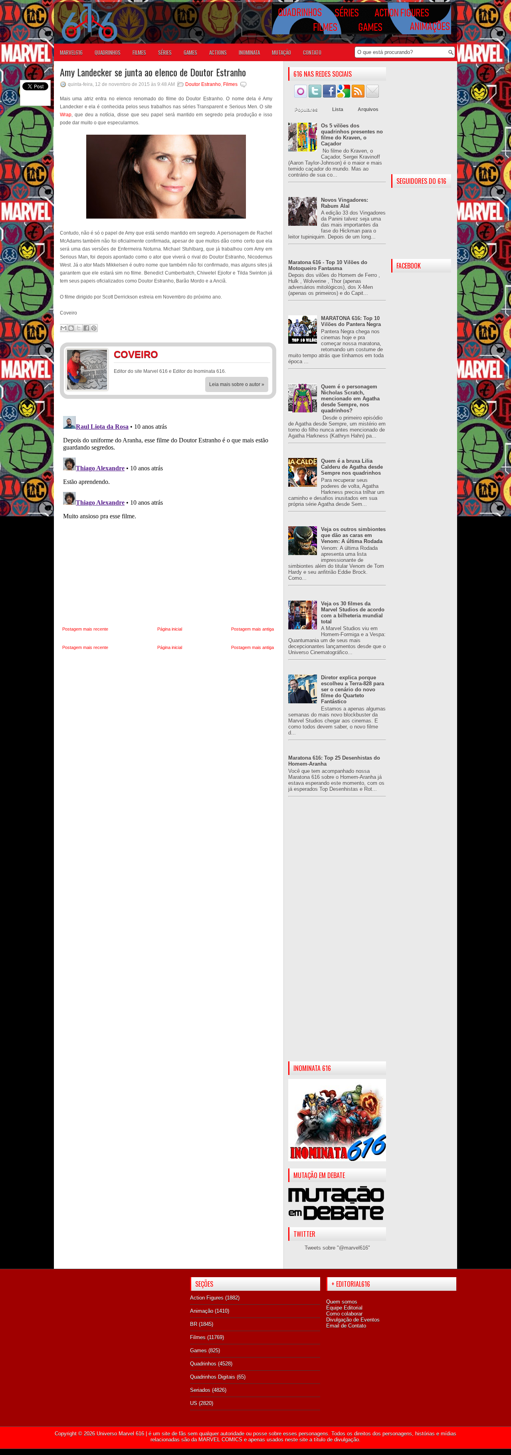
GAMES (190, 52)
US (193, 1403)
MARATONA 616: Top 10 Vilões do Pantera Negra (351, 321)
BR (193, 1324)
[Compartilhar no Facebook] (86, 328)
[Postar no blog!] (71, 328)
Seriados (200, 1390)
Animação (201, 1311)
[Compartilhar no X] (79, 328)
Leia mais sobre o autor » (236, 384)
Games (198, 1350)
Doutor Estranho (203, 84)
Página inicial (169, 629)
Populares (306, 109)
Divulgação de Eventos (353, 1320)
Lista (337, 109)
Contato (312, 52)
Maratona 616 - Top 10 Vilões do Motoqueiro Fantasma (327, 265)
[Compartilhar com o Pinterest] (94, 328)
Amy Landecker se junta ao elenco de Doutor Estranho (153, 72)
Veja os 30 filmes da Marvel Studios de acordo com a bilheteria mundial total (352, 613)
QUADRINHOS (108, 52)
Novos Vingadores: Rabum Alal (344, 203)
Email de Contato (346, 1326)
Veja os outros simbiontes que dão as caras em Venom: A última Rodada (353, 535)
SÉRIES (165, 52)
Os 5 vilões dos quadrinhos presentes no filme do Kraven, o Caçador (352, 135)
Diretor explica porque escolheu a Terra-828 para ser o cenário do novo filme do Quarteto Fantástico (352, 690)
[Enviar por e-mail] (63, 328)
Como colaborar (344, 1314)
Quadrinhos (203, 1364)
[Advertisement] (337, 935)
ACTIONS (218, 52)
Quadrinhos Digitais (212, 1377)
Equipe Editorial (344, 1308)
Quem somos (341, 1302)
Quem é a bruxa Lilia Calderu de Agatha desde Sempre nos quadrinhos (352, 467)
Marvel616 (71, 52)
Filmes (230, 84)
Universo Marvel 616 (120, 1434)
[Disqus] (168, 513)
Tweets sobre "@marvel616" (337, 1248)
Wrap (65, 114)
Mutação (281, 52)
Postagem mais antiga (252, 629)
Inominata (249, 52)
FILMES (139, 52)
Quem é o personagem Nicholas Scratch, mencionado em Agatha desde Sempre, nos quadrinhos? (350, 399)
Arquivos (368, 109)
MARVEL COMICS (220, 1440)
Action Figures (207, 1298)
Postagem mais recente (85, 629)
